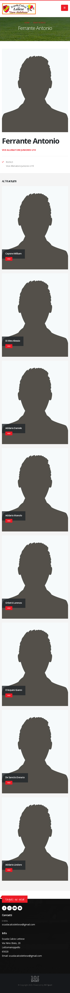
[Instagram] (9, 908)
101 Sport (48, 985)
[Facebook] (4, 908)
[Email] (20, 908)
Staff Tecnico (39, 23)
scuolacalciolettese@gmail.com (18, 924)
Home (27, 23)
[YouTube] (14, 908)
